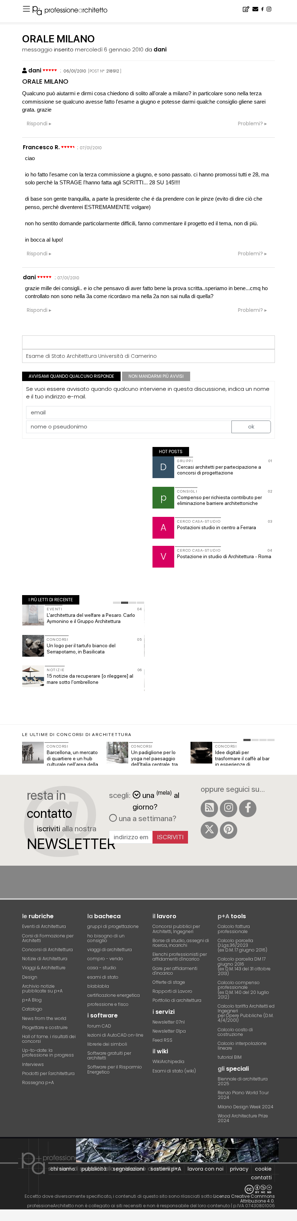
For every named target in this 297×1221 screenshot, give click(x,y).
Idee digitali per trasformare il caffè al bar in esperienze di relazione (242, 761)
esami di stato (102, 977)
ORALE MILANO (45, 81)
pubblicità (93, 1168)
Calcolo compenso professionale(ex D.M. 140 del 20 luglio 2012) (243, 989)
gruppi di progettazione (113, 926)
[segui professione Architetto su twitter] (209, 830)
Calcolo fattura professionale (234, 928)
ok (251, 426)
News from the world (44, 1018)
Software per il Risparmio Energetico (114, 1069)
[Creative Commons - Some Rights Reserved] (148, 1189)
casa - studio (101, 968)
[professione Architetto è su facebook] (247, 808)
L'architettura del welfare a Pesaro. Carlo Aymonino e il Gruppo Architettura (91, 618)
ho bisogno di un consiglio (106, 938)
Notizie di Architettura (44, 959)
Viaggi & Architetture (44, 968)
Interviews (33, 1064)
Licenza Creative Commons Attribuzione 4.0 (244, 1198)
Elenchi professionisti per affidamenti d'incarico (179, 956)
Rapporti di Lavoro (172, 991)
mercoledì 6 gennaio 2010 (109, 49)
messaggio (37, 49)
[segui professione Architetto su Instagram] (228, 808)
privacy (239, 1168)
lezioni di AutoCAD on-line (115, 1035)
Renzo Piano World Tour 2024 (243, 1095)
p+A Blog (32, 1000)
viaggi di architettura (109, 949)
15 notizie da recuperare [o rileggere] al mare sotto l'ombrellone (90, 679)
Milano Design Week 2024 (245, 1107)
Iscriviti (170, 837)
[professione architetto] (74, 11)
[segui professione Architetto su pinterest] (228, 830)
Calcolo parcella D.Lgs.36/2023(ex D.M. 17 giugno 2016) (242, 945)
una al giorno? (156, 800)
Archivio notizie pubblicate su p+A (42, 988)
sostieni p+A (166, 1168)
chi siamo (62, 1168)
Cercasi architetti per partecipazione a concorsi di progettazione (219, 470)
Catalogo (32, 1009)
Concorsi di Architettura (47, 949)
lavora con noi (205, 1168)
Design (29, 977)
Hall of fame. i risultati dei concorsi (49, 1038)
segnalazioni (128, 1168)
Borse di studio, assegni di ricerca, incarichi (180, 942)
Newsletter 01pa (169, 1031)
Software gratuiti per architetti (109, 1055)
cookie (263, 1168)
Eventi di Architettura (44, 926)
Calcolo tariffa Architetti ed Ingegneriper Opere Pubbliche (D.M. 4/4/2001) (246, 1013)
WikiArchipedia (168, 1061)
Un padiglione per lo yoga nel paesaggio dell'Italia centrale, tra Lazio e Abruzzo (154, 761)
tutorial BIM (230, 1057)
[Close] (4, 1218)
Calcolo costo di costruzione (235, 1031)
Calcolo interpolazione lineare (242, 1045)
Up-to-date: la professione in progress (48, 1052)
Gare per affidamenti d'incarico (174, 970)
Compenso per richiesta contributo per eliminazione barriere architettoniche (219, 500)
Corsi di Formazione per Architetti (48, 938)
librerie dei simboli (107, 1044)
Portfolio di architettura (176, 1000)
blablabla (98, 986)
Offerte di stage (168, 982)
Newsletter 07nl (168, 1022)
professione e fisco (108, 1004)
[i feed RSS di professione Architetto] (209, 808)
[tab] (116, 603)
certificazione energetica (113, 995)
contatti (261, 1177)
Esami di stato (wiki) (174, 1071)
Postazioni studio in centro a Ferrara (216, 527)
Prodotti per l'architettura (48, 1073)
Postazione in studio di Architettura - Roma (224, 556)
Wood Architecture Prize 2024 (243, 1118)
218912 (112, 71)
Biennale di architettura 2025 (243, 1081)
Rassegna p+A (38, 1082)
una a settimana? (146, 818)
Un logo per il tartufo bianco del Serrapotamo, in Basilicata (81, 649)
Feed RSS (162, 1040)
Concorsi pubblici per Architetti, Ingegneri (176, 928)
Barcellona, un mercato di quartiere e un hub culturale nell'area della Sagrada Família (72, 761)
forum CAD (99, 1026)
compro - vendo (105, 959)
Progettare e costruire (45, 1027)
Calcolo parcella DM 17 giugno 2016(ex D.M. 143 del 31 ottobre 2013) (244, 966)
